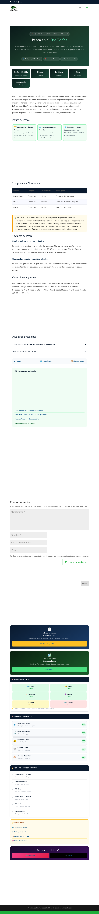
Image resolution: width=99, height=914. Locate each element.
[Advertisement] (49, 162)
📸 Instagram (30, 856)
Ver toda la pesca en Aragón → (26, 423)
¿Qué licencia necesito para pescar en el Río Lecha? (33, 344)
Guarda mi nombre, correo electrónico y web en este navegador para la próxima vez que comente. (51, 556)
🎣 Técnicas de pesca (19, 827)
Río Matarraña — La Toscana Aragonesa (28, 410)
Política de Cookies (53, 908)
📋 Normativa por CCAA (20, 836)
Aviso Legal (66, 908)
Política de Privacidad (36, 908)
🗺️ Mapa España (46, 361)
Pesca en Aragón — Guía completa (26, 419)
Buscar (85, 583)
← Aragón (17, 361)
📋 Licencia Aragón (78, 361)
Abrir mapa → (49, 670)
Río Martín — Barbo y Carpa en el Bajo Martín (30, 415)
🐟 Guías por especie (19, 832)
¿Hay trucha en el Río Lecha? (24, 351)
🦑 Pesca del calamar (19, 841)
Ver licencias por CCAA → (49, 644)
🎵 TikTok (68, 856)
